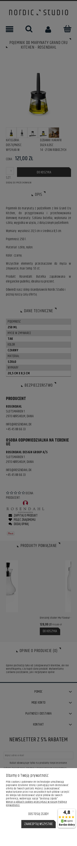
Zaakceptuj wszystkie (38, 824)
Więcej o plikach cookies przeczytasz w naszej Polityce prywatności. (36, 804)
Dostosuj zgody (38, 814)
